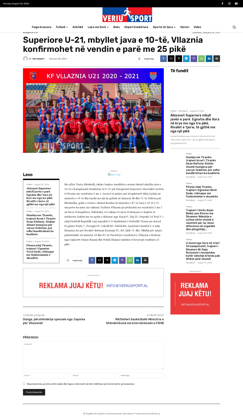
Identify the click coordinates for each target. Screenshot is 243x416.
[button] (234, 27)
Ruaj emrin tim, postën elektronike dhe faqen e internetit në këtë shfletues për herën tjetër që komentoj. (80, 383)
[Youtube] (236, 3)
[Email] (171, 58)
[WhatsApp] (201, 58)
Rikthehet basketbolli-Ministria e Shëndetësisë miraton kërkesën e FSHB (135, 321)
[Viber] (194, 58)
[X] (178, 58)
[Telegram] (186, 58)
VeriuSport (38, 59)
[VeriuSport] (26, 58)
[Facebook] (222, 3)
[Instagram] (229, 3)
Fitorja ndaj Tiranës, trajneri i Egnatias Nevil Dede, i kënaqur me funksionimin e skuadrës (40, 251)
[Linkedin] (209, 58)
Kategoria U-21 (30, 32)
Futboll (29, 184)
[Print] (216, 58)
